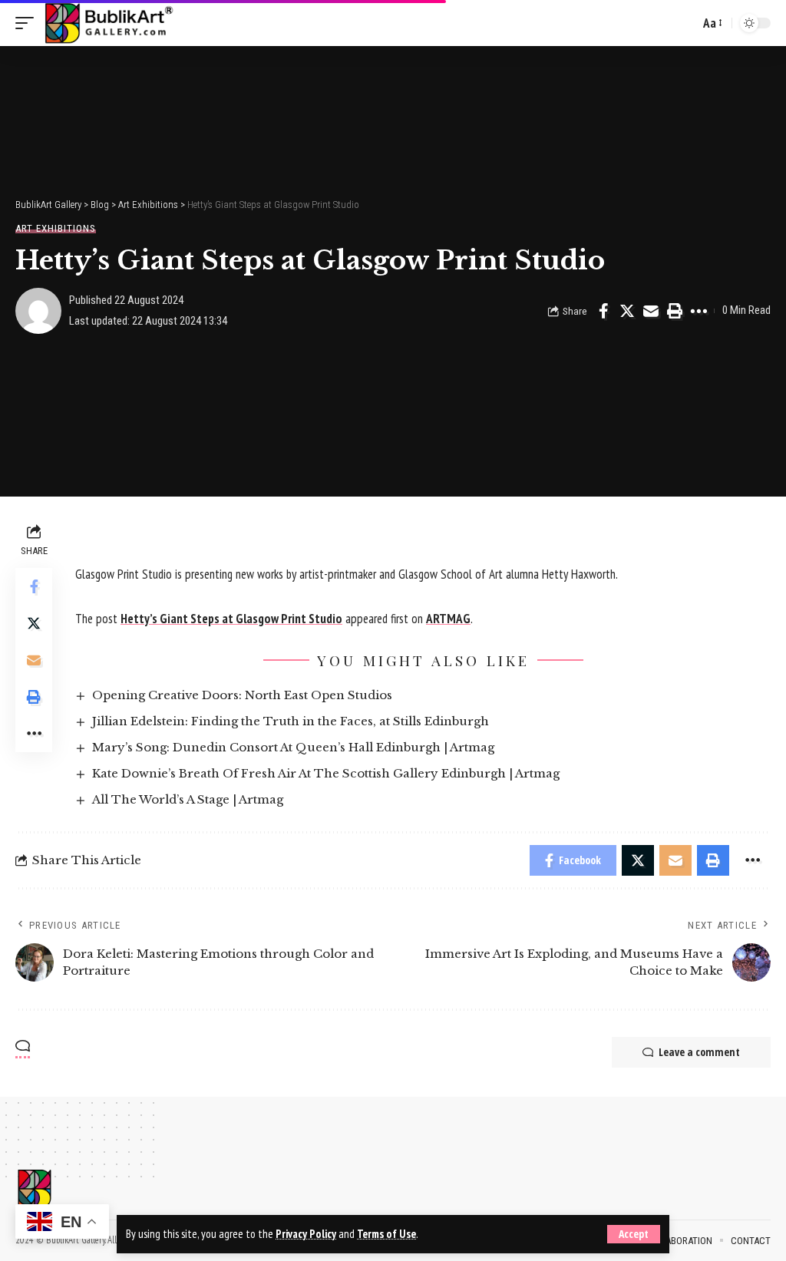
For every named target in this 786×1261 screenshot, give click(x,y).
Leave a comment (699, 1052)
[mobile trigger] (28, 23)
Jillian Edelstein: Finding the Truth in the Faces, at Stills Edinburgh (290, 721)
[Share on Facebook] (603, 311)
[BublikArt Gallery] (108, 23)
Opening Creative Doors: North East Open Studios (242, 695)
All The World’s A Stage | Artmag (187, 799)
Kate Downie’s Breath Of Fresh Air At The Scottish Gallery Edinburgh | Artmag (326, 773)
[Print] (674, 311)
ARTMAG (448, 618)
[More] (698, 311)
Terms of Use (386, 1233)
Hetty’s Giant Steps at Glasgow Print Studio (231, 618)
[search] (683, 23)
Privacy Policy (306, 1233)
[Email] (651, 311)
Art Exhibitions (55, 228)
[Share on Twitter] (627, 311)
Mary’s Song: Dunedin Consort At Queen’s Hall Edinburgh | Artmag (293, 747)
